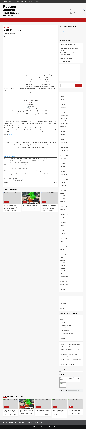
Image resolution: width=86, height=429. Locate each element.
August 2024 (63, 158)
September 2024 (64, 155)
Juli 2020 (62, 289)
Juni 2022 (62, 228)
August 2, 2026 (61, 416)
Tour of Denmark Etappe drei (67, 61)
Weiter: (45, 183)
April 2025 (62, 136)
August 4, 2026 (50, 210)
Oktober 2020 (63, 281)
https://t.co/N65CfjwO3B (24, 111)
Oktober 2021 (63, 249)
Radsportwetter (20, 1)
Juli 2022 (62, 225)
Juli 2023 (62, 193)
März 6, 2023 (12, 33)
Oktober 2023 (63, 185)
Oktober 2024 (63, 153)
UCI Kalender (62, 34)
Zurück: (11, 183)
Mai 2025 (62, 134)
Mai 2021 (62, 262)
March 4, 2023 (43, 114)
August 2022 (63, 222)
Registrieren (63, 298)
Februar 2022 (63, 238)
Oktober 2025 (63, 120)
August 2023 (63, 190)
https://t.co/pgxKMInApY (28, 145)
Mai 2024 (62, 166)
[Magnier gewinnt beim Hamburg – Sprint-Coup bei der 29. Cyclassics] (12, 198)
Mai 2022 (62, 230)
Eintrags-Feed (63, 303)
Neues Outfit (62, 29)
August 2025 (63, 126)
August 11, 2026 (32, 208)
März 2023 (63, 203)
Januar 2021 (63, 273)
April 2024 (62, 169)
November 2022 (64, 214)
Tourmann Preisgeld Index (67, 333)
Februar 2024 (63, 174)
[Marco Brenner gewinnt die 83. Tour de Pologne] (31, 198)
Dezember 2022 (64, 211)
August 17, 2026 (13, 210)
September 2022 (64, 220)
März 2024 (63, 171)
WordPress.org (63, 308)
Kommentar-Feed (64, 306)
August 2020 (63, 286)
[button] (82, 20)
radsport (6, 27)
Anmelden (62, 300)
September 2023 (64, 187)
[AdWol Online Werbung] (30, 156)
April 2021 (62, 265)
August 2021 (63, 254)
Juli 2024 (62, 161)
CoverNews (49, 426)
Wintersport (17, 20)
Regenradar (62, 31)
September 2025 (64, 123)
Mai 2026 (62, 102)
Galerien (30, 20)
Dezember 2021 (64, 244)
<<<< (10, 134)
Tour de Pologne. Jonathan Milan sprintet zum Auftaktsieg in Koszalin (49, 207)
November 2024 (64, 150)
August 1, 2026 (77, 413)
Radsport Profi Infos (29, 1)
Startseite (5, 1)
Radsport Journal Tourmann (11, 10)
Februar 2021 (63, 270)
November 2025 (64, 118)
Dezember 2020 (64, 276)
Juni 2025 (62, 131)
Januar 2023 (63, 209)
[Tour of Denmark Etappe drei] (75, 404)
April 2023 (62, 201)
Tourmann (24, 20)
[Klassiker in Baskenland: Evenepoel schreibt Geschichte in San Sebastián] (59, 404)
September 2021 (64, 252)
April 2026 (62, 104)
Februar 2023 (63, 206)
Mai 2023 (62, 198)
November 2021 (64, 246)
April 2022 (62, 233)
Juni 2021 (62, 260)
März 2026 (63, 107)
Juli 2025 (62, 128)
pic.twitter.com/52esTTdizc (41, 111)
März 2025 (63, 139)
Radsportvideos (12, 1)
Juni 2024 (62, 163)
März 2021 (63, 268)
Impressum (37, 1)
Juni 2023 (62, 195)
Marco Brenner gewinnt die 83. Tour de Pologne (69, 49)
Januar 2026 (63, 112)
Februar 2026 (63, 110)
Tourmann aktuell (7, 20)
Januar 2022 (63, 241)
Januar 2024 (63, 177)
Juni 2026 (62, 99)
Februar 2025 (63, 142)
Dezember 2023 (64, 179)
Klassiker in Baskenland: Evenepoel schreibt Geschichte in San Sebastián (70, 58)
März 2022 (63, 236)
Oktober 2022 (63, 217)
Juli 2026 (62, 96)
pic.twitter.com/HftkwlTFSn (44, 145)
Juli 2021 (62, 257)
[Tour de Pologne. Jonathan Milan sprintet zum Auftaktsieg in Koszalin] (49, 198)
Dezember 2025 (64, 115)
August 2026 (63, 94)
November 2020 (64, 278)
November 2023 (64, 182)
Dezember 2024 (64, 147)
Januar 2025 (63, 145)
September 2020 (64, 284)
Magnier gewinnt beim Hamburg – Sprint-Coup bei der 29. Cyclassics (11, 207)
